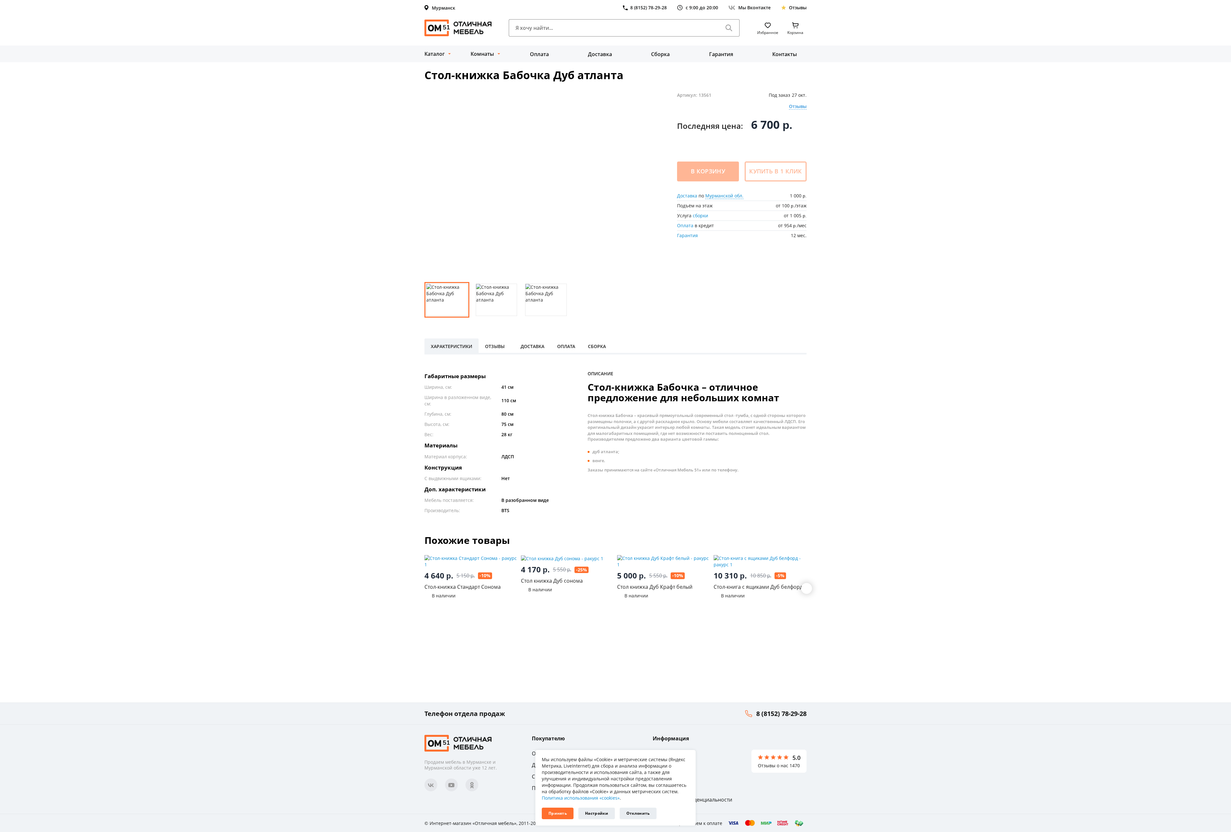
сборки (700, 215)
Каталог (434, 53)
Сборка (660, 54)
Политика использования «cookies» (581, 798)
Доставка (600, 54)
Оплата (539, 54)
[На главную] (458, 28)
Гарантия (721, 54)
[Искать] (729, 28)
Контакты (784, 54)
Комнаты (482, 53)
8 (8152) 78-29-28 (781, 713)
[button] (806, 588)
